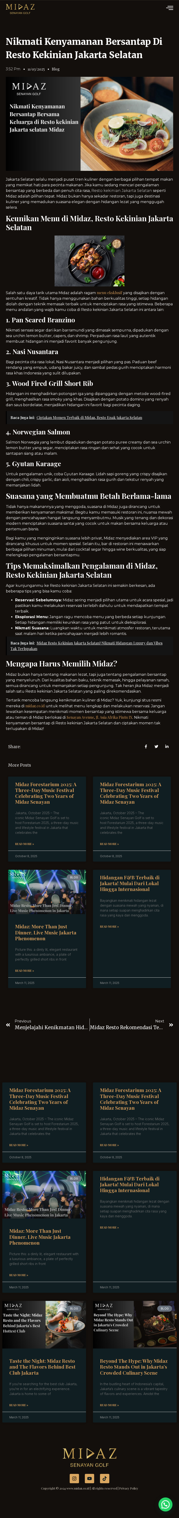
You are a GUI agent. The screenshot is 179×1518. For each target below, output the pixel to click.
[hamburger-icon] (170, 8)
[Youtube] (89, 1478)
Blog (56, 69)
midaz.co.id (35, 705)
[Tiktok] (104, 1478)
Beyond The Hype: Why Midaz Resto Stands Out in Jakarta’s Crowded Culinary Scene (134, 1366)
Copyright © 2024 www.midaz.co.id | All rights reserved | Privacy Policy (89, 1488)
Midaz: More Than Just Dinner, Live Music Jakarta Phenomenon (45, 932)
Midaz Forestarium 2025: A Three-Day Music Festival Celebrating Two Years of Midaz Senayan (45, 793)
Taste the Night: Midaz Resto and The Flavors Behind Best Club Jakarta (42, 1366)
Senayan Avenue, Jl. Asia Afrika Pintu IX (99, 717)
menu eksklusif (109, 292)
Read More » (24, 844)
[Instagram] (74, 1478)
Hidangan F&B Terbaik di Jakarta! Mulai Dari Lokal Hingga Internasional (129, 883)
